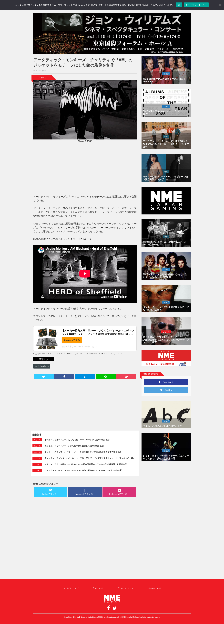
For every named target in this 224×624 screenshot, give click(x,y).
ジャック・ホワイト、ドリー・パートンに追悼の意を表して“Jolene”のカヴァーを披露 (83, 470)
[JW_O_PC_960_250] (112, 33)
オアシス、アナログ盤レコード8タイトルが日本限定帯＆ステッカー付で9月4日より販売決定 (86, 464)
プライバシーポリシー (126, 588)
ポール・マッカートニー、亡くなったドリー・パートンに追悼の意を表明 (77, 439)
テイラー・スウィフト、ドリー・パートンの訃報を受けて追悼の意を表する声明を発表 (83, 451)
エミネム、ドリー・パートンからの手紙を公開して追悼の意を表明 (74, 445)
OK (179, 5)
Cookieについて (155, 588)
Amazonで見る (72, 340)
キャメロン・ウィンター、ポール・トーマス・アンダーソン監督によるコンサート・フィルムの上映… (90, 457)
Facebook (166, 382)
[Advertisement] (85, 169)
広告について (97, 588)
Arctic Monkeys (42, 366)
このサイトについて (71, 588)
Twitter (167, 390)
